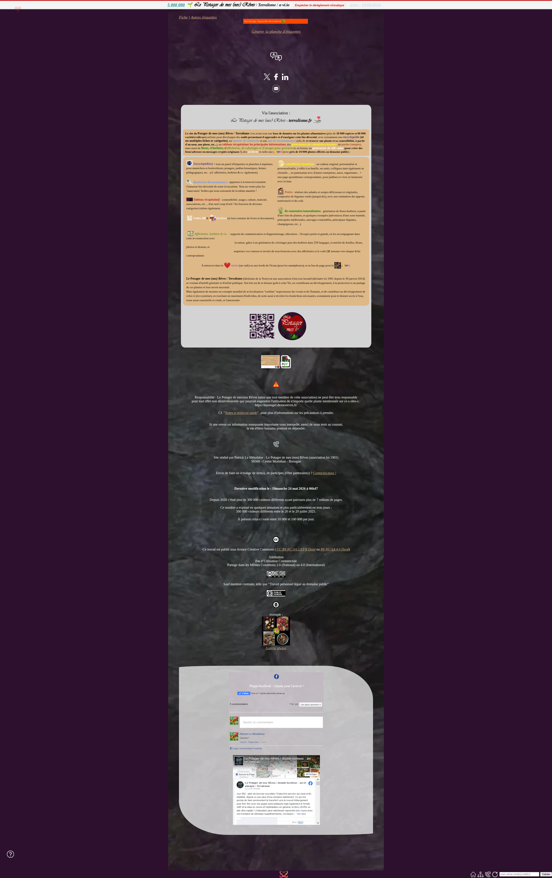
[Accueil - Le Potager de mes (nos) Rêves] (473, 874)
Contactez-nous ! (324, 473)
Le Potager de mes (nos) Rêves (224, 4)
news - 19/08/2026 (365, 5)
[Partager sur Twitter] (267, 79)
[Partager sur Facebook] (276, 79)
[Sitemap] (480, 874)
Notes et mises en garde (241, 413)
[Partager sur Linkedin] (285, 79)
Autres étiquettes (204, 17)
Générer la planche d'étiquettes (276, 31)
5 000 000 (176, 5)
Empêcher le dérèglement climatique (319, 5)
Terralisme (267, 5)
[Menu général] (18, 17)
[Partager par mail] (276, 91)
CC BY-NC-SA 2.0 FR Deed (296, 549)
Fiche (183, 17)
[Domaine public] (276, 595)
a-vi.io (284, 5)
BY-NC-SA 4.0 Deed (335, 549)
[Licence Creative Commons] (276, 576)
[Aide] (10, 854)
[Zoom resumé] (270, 367)
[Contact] (488, 874)
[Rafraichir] (495, 874)
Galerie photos (276, 648)
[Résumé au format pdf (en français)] (286, 367)
